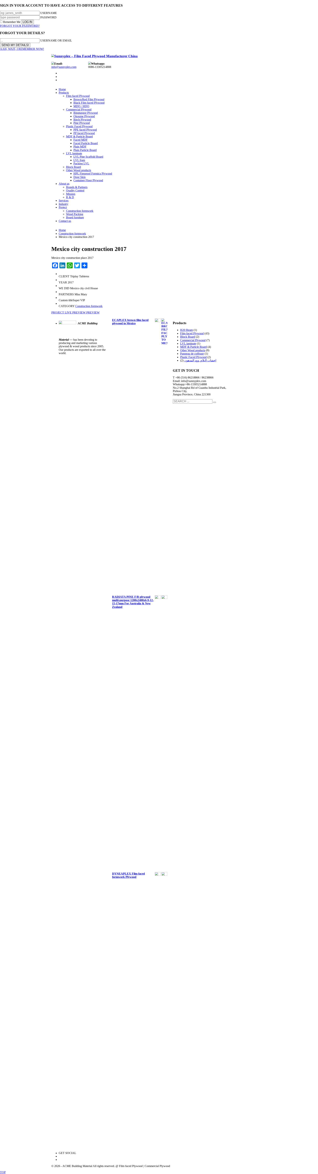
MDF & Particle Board (193, 346)
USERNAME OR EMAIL (56, 40)
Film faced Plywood (192, 333)
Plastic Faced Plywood (193, 357)
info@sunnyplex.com (63, 66)
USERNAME (48, 13)
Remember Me (11, 21)
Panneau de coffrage (192, 353)
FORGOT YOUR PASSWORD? (20, 25)
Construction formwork (89, 306)
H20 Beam (186, 329)
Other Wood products (192, 350)
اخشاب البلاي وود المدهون (200, 360)
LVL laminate (188, 343)
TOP (3, 1172)
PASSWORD (48, 17)
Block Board (187, 336)
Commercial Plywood (193, 340)
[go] (214, 402)
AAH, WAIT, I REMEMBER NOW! (22, 48)
